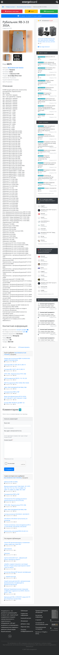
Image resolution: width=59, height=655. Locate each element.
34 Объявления (44, 237)
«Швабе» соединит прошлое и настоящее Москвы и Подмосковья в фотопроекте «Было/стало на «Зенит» (17, 565)
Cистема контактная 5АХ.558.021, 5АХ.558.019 (16, 514)
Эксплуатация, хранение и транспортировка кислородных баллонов (47, 164)
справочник (40, 93)
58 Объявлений (44, 222)
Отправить (9, 469)
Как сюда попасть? (44, 47)
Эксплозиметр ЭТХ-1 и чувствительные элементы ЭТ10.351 (47, 69)
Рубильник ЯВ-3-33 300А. (11, 482)
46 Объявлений (44, 233)
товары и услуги (41, 56)
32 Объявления (44, 241)
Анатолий (43, 228)
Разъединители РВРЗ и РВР (11, 392)
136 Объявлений (44, 291)
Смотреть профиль (21, 330)
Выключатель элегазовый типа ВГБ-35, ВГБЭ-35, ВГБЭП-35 (46, 136)
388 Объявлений (44, 268)
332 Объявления (44, 207)
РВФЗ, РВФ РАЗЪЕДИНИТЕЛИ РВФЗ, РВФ (15, 387)
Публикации (24, 610)
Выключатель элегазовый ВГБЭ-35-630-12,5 (16, 531)
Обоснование (8, 549)
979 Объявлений (44, 257)
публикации (40, 62)
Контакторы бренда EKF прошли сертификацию (17, 572)
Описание (7, 553)
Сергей (42, 217)
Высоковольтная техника (24, 7)
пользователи (41, 188)
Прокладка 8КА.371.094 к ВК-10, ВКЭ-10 (15, 365)
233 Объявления (44, 280)
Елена (42, 267)
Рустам (42, 236)
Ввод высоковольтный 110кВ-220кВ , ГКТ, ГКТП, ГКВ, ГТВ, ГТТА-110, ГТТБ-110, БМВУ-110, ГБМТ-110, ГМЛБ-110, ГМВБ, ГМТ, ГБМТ (17, 488)
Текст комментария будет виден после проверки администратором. (46, 306)
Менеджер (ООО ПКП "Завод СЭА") (48, 232)
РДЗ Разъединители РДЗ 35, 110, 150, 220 (15, 378)
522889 (42, 290)
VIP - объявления (46, 20)
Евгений (43, 213)
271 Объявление (44, 276)
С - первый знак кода (10, 576)
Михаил (43, 240)
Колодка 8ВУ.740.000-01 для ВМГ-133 (14, 403)
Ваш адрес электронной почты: (13, 431)
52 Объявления (44, 230)
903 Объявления (44, 265)
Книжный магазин (26, 618)
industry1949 (44, 286)
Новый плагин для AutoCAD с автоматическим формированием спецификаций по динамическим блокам (17, 582)
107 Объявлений (44, 214)
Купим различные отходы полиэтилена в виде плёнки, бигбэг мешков (47, 100)
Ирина (42, 260)
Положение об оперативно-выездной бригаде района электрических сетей (45, 177)
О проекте (38, 620)
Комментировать (25, 347)
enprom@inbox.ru (45, 221)
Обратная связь (25, 627)
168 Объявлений (44, 211)
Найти (24, 332)
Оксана (42, 225)
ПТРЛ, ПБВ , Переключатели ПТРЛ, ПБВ (15, 374)
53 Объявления (44, 226)
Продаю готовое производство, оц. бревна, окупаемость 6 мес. (46, 82)
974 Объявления (44, 261)
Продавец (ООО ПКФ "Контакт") (48, 209)
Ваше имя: (7, 423)
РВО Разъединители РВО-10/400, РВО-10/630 (16, 383)
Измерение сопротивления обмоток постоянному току (44, 157)
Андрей (42, 206)
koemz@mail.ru (44, 263)
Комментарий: (8, 440)
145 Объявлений (44, 287)
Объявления (24, 621)
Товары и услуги (10, 7)
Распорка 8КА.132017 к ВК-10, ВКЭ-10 (14, 369)
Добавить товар (25, 624)
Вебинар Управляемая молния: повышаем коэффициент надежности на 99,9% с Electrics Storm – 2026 (16, 590)
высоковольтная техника (15, 353)
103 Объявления (44, 218)
